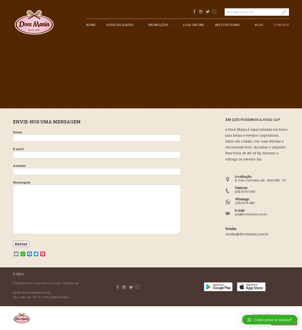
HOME (91, 25)
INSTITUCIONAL (225, 25)
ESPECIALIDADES (118, 25)
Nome (17, 132)
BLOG (259, 25)
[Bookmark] (214, 11)
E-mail (18, 149)
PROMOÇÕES (156, 25)
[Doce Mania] (34, 18)
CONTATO (281, 25)
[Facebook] (194, 11)
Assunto (19, 165)
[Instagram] (201, 11)
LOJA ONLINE (193, 25)
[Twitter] (208, 11)
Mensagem (21, 182)
